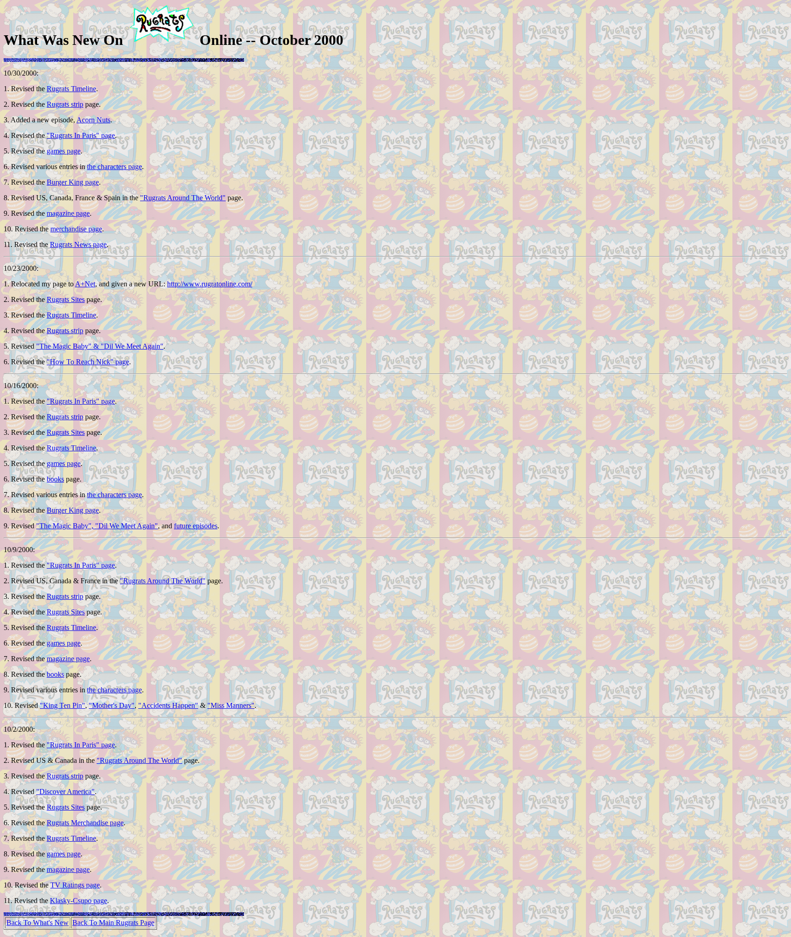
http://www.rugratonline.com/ (209, 284)
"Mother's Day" (112, 705)
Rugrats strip (65, 104)
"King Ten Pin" (62, 705)
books (55, 479)
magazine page (68, 213)
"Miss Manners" (231, 705)
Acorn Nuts (93, 120)
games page (64, 151)
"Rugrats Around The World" (183, 198)
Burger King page (73, 182)
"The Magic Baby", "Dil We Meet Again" (97, 526)
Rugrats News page (78, 244)
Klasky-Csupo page (78, 900)
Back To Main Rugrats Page (113, 922)
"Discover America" (65, 791)
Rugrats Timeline (71, 89)
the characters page (114, 166)
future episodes (195, 526)
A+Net (85, 284)
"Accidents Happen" (168, 705)
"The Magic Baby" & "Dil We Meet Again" (99, 346)
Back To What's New (37, 922)
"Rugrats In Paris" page (81, 135)
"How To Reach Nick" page (88, 362)
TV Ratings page (75, 885)
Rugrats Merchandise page (85, 823)
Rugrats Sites (66, 299)
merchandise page (76, 229)
